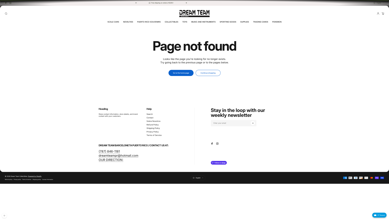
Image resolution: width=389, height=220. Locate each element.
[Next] (186, 3)
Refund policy (8, 179)
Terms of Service (154, 135)
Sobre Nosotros (153, 121)
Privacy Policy (153, 132)
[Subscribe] (253, 123)
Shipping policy (37, 179)
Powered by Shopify (34, 176)
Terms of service (26, 179)
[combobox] (379, 3)
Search (150, 114)
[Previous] (136, 3)
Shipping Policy (153, 128)
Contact (150, 118)
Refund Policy (153, 125)
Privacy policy (17, 179)
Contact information (47, 179)
